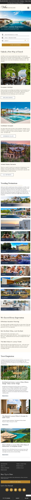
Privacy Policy (19, 465)
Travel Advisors (5, 467)
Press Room (4, 469)
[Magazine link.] (24, 489)
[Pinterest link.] (19, 489)
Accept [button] (17, 498)
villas (22, 477)
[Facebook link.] (7, 489)
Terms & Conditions (21, 463)
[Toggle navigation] (28, 8)
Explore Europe (8, 97)
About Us (3, 465)
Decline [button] (26, 498)
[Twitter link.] (15, 489)
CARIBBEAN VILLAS (8, 136)
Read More (5, 395)
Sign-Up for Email (15, 481)
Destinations (4, 463)
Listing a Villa (20, 467)
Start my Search (15, 44)
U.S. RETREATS (7, 174)
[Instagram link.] (11, 489)
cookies (8, 498)
